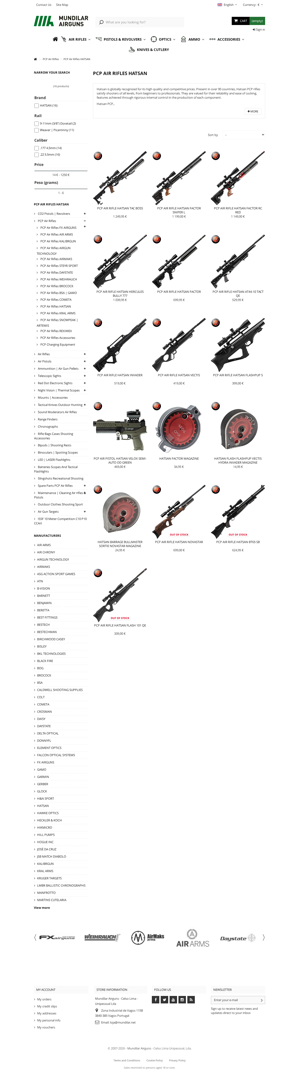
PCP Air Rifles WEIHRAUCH (58, 279)
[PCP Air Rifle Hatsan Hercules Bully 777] (120, 261)
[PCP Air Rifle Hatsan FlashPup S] (238, 345)
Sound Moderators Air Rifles (57, 412)
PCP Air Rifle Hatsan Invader (119, 375)
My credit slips (47, 1006)
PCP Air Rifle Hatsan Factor (179, 292)
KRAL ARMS (45, 871)
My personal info (49, 1020)
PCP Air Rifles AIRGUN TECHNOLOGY (54, 251)
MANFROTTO (46, 893)
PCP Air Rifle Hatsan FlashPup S (238, 375)
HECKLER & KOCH (49, 820)
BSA (40, 682)
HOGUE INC (45, 842)
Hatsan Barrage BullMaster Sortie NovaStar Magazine (120, 544)
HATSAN (43, 806)
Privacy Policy (177, 1060)
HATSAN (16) (48, 105)
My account (45, 990)
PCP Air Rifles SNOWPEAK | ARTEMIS (57, 323)
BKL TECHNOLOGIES (51, 653)
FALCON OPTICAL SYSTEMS (56, 755)
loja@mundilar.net (123, 1022)
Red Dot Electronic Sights (54, 383)
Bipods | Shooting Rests (54, 445)
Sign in (260, 29)
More (254, 111)
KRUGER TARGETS (49, 878)
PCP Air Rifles (46, 221)
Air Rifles (43, 354)
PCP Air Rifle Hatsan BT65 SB (238, 542)
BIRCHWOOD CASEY (51, 639)
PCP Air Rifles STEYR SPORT (59, 266)
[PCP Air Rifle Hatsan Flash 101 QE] (120, 595)
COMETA (43, 704)
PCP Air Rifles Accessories (57, 338)
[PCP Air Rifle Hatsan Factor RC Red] (238, 178)
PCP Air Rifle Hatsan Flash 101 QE (120, 625)
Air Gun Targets (48, 511)
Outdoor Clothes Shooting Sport (60, 504)
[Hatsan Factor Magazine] (179, 428)
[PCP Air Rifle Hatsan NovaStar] (179, 512)
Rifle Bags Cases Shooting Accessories (53, 436)
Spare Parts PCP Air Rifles (55, 485)
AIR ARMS (44, 545)
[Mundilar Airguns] (61, 21)
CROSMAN (44, 711)
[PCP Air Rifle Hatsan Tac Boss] (120, 178)
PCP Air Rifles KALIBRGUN (58, 241)
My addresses (46, 1013)
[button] (75, 39)
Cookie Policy (154, 1060)
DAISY (41, 719)
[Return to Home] (35, 59)
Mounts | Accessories (52, 397)
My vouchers (46, 1027)
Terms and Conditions (127, 1060)
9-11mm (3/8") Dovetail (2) (58, 123)
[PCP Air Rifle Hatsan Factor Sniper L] (179, 178)
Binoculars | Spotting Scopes (57, 452)
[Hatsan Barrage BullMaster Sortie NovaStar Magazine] (120, 512)
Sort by (213, 135)
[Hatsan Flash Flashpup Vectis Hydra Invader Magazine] (238, 428)
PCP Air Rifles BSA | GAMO (58, 293)
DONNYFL (44, 740)
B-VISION (43, 588)
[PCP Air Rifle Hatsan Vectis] (179, 345)
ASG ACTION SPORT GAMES (56, 574)
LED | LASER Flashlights (53, 460)
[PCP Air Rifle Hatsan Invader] (120, 345)
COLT (41, 697)
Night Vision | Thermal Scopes (58, 390)
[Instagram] (182, 999)
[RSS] (191, 999)
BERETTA (43, 610)
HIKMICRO (44, 827)
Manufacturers (47, 535)
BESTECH (43, 625)
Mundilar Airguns (139, 1048)
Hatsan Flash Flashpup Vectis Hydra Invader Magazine (238, 460)
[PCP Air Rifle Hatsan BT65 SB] (238, 512)
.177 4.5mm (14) (51, 148)
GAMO (41, 769)
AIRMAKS (43, 567)
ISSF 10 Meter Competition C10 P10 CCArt (60, 521)
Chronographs (47, 426)
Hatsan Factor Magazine (179, 458)
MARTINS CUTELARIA (51, 900)
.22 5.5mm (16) (50, 154)
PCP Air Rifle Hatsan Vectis (179, 375)
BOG (40, 668)
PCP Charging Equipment (57, 344)
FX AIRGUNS (45, 762)
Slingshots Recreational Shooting (60, 478)
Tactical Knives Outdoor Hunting (59, 405)
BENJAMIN (44, 603)
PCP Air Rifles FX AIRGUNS (58, 228)
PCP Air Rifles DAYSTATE (56, 272)
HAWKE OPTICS (48, 813)
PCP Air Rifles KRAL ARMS (57, 313)
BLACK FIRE (45, 661)
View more (42, 908)
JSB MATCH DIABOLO (51, 856)
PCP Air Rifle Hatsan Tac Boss (120, 208)
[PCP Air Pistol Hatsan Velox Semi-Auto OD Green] (120, 428)
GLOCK (42, 791)
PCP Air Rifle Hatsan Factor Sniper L (179, 210)
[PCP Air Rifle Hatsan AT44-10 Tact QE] (238, 261)
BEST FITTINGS (47, 617)
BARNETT (43, 596)
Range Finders (47, 419)
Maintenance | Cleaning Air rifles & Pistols (60, 495)
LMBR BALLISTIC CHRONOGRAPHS (61, 885)
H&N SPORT (45, 798)
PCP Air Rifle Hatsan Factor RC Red (238, 210)
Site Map (62, 5)
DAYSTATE (44, 726)
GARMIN (43, 777)
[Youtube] (173, 999)
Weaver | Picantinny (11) (57, 130)
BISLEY (41, 646)
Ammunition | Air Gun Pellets (57, 368)
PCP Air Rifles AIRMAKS (56, 259)
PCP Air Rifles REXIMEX (56, 331)
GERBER (42, 784)
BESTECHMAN (47, 632)
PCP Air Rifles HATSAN (55, 306)
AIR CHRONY (46, 552)
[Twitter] (164, 999)
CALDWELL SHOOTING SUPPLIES (60, 690)
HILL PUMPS (46, 835)
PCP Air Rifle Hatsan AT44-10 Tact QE (238, 294)
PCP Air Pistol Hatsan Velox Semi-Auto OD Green (120, 460)
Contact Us (43, 5)
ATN (40, 581)
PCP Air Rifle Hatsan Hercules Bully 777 (120, 294)
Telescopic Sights (49, 376)
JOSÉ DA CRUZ (46, 849)
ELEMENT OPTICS (49, 748)
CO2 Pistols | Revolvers (53, 213)
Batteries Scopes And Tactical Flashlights (56, 469)
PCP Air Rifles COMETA (55, 299)
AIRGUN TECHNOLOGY (53, 559)
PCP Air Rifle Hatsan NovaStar (179, 542)
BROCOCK (44, 675)
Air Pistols (44, 361)
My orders (44, 999)
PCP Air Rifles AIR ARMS (56, 234)
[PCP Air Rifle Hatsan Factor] (179, 261)
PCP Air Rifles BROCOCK (56, 286)
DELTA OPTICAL (48, 733)
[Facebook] (155, 999)
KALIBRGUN (45, 864)
